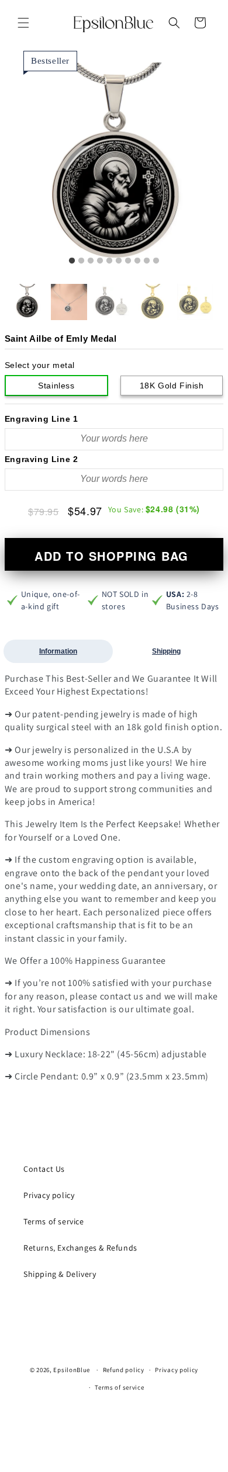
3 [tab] (90, 261)
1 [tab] (72, 261)
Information (58, 651)
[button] (23, 23)
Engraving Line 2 (41, 459)
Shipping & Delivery (59, 1274)
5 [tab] (109, 261)
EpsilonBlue (71, 1370)
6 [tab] (118, 261)
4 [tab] (100, 261)
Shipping (166, 651)
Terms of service (53, 1221)
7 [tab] (128, 261)
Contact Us (44, 1169)
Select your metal (40, 365)
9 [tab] (146, 261)
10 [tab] (156, 261)
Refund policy (123, 1370)
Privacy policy (48, 1195)
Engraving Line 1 (41, 418)
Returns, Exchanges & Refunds (80, 1247)
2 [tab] (81, 261)
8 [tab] (137, 261)
